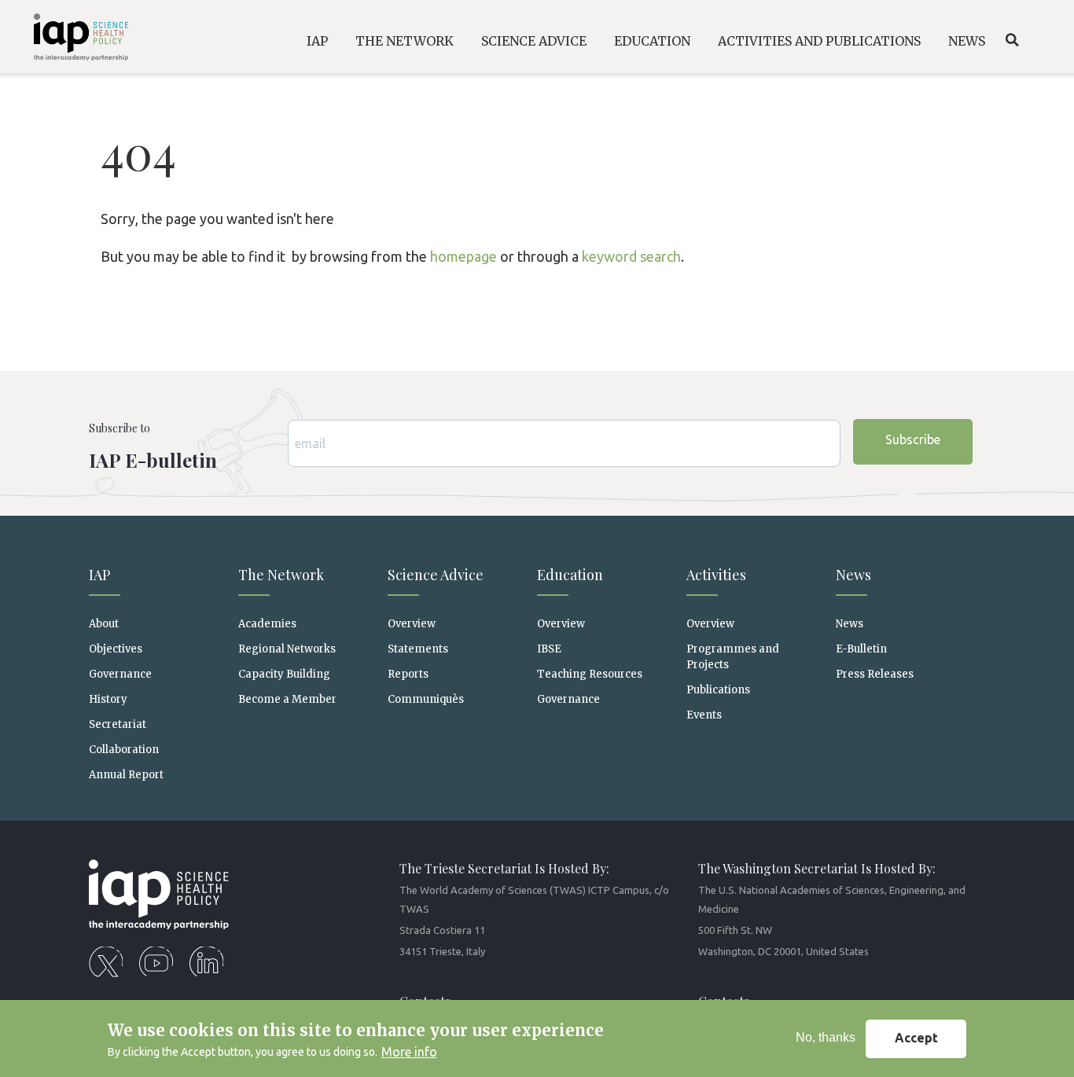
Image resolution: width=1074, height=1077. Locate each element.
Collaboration (124, 749)
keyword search (631, 256)
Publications (718, 690)
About (104, 623)
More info (409, 1052)
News (849, 623)
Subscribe (912, 439)
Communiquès (426, 699)
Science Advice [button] (534, 41)
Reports (408, 674)
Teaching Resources (589, 674)
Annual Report (126, 774)
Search (1012, 40)
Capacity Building (284, 674)
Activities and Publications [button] (819, 41)
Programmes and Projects (732, 656)
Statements (418, 649)
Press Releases (875, 674)
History (108, 699)
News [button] (966, 41)
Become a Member (287, 699)
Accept (916, 1038)
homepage (463, 256)
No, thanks (825, 1038)
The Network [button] (404, 41)
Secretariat (117, 724)
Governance (120, 674)
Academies (267, 623)
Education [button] (652, 41)
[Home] (70, 39)
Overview (412, 623)
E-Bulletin (861, 649)
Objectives (115, 649)
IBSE (549, 649)
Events (704, 715)
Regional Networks (287, 649)
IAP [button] (317, 41)
